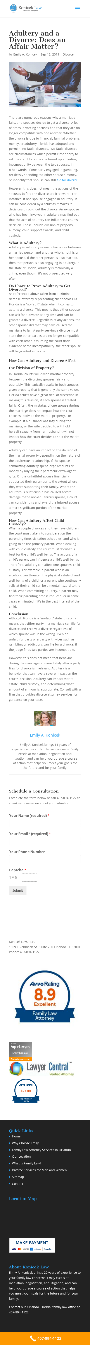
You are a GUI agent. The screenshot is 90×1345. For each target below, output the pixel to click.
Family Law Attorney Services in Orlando (41, 1150)
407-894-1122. (19, 1312)
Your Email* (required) (30, 834)
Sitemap (18, 1177)
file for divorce (67, 180)
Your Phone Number (27, 852)
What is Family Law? (26, 1163)
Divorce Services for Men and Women (39, 1170)
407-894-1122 (66, 798)
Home (16, 1136)
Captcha (17, 870)
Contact (17, 1184)
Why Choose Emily (25, 1143)
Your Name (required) (29, 815)
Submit (17, 890)
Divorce (68, 54)
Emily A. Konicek (25, 54)
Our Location (21, 1156)
